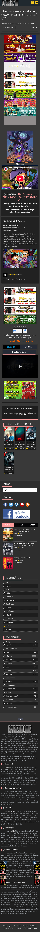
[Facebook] (5, 505)
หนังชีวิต (9, 663)
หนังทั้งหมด (26, 206)
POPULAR (20, 525)
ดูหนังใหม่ (8, 767)
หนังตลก (17, 206)
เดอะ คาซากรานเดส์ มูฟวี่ (23, 212)
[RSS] (28, 505)
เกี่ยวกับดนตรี (10, 685)
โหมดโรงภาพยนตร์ (19, 352)
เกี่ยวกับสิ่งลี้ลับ (11, 689)
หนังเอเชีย (9, 622)
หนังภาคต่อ (10, 619)
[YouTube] (22, 505)
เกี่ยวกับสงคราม (11, 707)
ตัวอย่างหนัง (10, 604)
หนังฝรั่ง (9, 615)
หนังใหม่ (8, 626)
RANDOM (8, 525)
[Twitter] (11, 505)
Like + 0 (19, 331)
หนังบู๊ (8, 641)
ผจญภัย (28, 203)
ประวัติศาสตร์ (10, 678)
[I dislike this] (25, 331)
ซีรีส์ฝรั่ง (8, 593)
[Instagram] (16, 505)
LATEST (32, 525)
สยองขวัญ (9, 681)
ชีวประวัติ (9, 652)
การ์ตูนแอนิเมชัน (8, 27)
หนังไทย (8, 629)
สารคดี (8, 667)
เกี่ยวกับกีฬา (10, 699)
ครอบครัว (9, 670)
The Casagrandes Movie (14, 209)
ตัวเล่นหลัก (11, 347)
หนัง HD (8, 608)
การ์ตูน (8, 203)
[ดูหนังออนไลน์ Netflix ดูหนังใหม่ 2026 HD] (10, 4)
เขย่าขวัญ (9, 703)
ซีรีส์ (7, 589)
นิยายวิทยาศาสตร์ (12, 696)
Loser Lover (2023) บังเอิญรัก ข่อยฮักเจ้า (21, 408)
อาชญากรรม (10, 660)
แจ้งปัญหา (28, 347)
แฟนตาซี (9, 674)
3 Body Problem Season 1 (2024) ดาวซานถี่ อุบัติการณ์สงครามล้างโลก (20, 414)
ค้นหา (34, 490)
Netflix (8, 582)
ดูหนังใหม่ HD (10, 600)
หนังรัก (8, 692)
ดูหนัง (27, 209)
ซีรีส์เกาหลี (9, 597)
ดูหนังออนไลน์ (11, 811)
